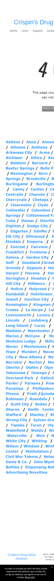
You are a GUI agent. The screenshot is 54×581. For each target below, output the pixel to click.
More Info (30, 577)
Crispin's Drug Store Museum (22, 556)
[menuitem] (13, 31)
